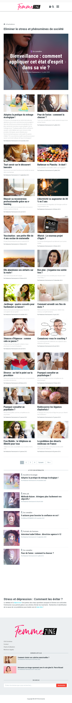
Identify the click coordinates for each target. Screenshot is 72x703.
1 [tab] (31, 88)
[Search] (52, 6)
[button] (6, 62)
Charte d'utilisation (9, 647)
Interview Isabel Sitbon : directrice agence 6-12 (41, 534)
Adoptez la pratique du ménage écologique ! (39, 477)
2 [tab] (36, 88)
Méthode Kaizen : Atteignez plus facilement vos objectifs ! (41, 497)
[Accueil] (29, 7)
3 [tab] (40, 88)
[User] (50, 6)
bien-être (40, 607)
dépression (17, 603)
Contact (6, 644)
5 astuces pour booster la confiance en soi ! (40, 515)
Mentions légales (9, 649)
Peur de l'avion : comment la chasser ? (37, 553)
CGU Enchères (8, 641)
